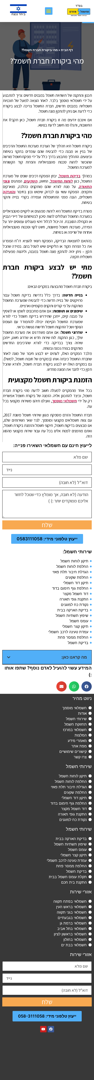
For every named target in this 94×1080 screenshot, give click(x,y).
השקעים (30, 181)
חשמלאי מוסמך (64, 400)
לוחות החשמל (61, 181)
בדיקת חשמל (69, 175)
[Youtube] (43, 1029)
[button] (48, 11)
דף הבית (67, 50)
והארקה (9, 191)
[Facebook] (51, 1029)
